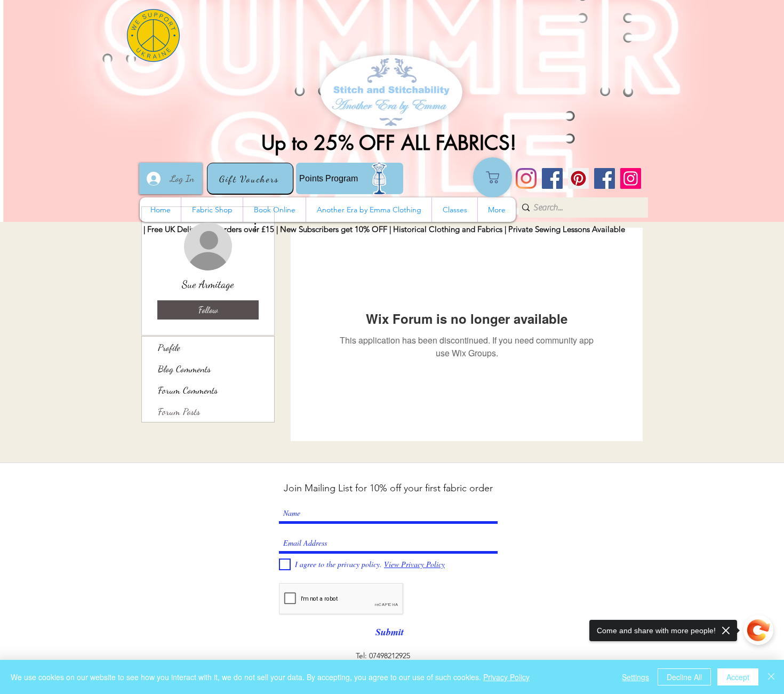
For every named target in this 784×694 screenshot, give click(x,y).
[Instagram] (526, 178)
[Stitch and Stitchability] (552, 178)
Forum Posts (179, 411)
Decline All (684, 677)
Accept (737, 677)
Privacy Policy (506, 677)
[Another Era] (604, 178)
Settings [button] (635, 677)
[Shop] (492, 177)
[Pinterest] (578, 178)
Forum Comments (188, 390)
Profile (169, 347)
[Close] (771, 676)
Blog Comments (184, 368)
